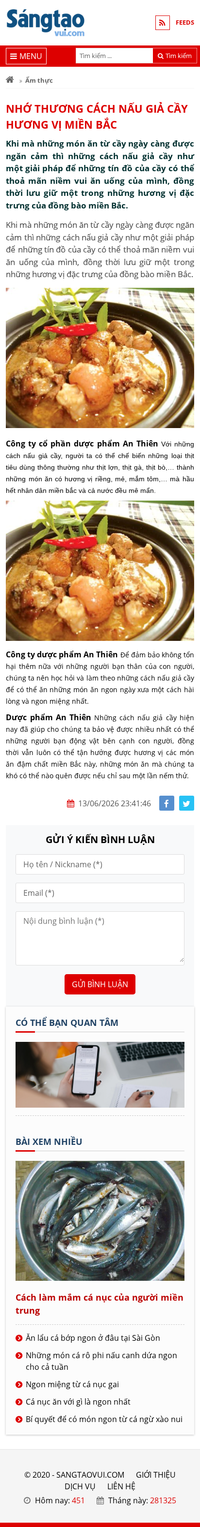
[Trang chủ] (10, 80)
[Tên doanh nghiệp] (100, 1104)
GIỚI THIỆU (156, 1474)
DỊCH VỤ (80, 1486)
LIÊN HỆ (121, 1486)
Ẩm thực (39, 80)
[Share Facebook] (166, 803)
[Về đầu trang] (187, 613)
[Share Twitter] (186, 803)
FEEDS (185, 22)
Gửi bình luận (100, 984)
